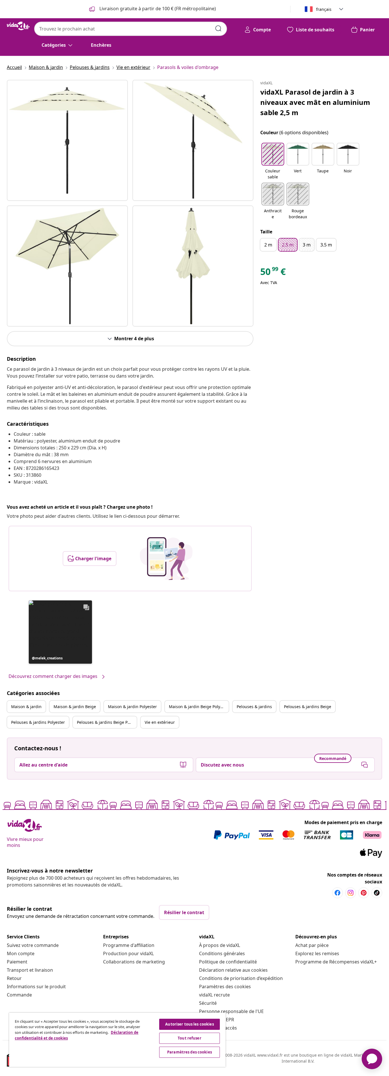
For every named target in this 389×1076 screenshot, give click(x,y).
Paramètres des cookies (225, 986)
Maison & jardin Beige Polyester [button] (199, 706)
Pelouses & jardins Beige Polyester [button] (107, 722)
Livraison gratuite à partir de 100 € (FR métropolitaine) (157, 8)
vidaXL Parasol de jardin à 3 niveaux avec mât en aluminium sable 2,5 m (315, 102)
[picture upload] (166, 558)
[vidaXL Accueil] (18, 26)
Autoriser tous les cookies (189, 1024)
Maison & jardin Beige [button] (75, 706)
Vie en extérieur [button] (160, 722)
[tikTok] (377, 893)
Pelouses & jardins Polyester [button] (38, 722)
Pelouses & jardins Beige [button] (307, 706)
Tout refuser (189, 1038)
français (323, 9)
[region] (117, 1040)
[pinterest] (364, 893)
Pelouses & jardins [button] (254, 706)
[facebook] (337, 893)
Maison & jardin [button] (26, 706)
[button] (60, 632)
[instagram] (350, 893)
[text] (273, 273)
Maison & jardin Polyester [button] (132, 706)
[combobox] (130, 29)
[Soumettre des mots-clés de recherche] (218, 28)
